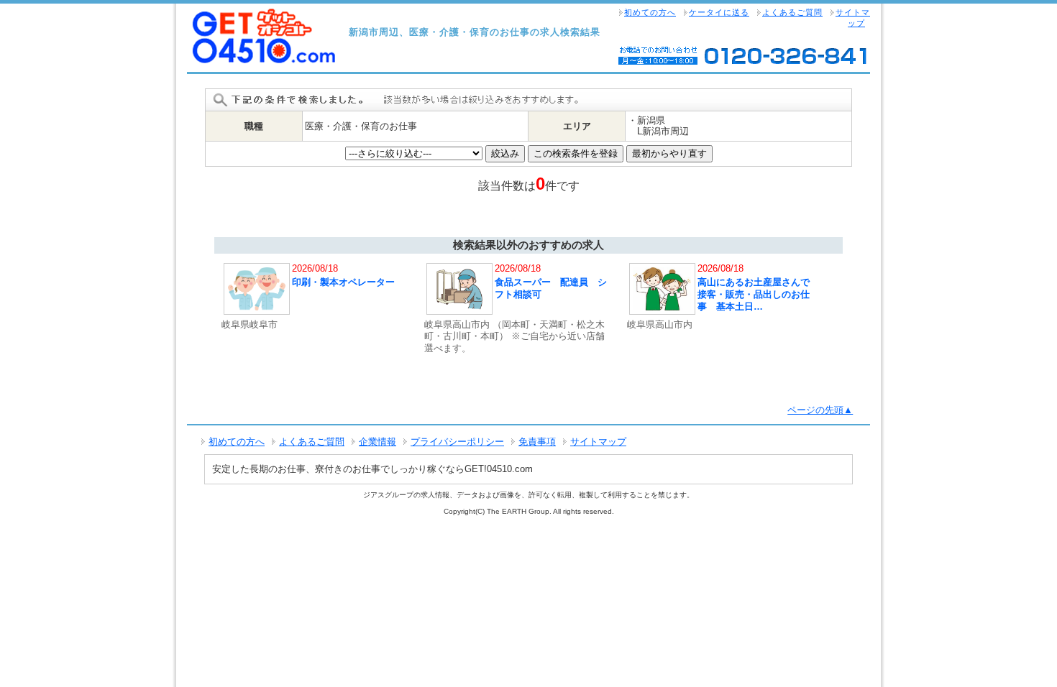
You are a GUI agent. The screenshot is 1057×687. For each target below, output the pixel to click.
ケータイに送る (719, 12)
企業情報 (377, 441)
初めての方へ (650, 12)
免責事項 (537, 441)
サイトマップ (853, 17)
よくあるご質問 (792, 12)
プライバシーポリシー (457, 441)
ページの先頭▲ (820, 410)
